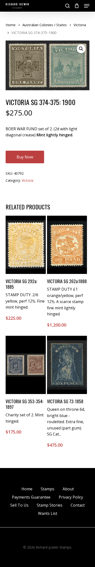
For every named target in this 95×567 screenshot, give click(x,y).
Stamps (47, 489)
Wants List (47, 513)
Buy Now (25, 157)
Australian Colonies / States (44, 24)
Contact (78, 505)
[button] (86, 5)
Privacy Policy (71, 497)
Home (11, 24)
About (68, 489)
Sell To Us (19, 505)
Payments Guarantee (31, 497)
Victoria (80, 24)
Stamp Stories (49, 505)
